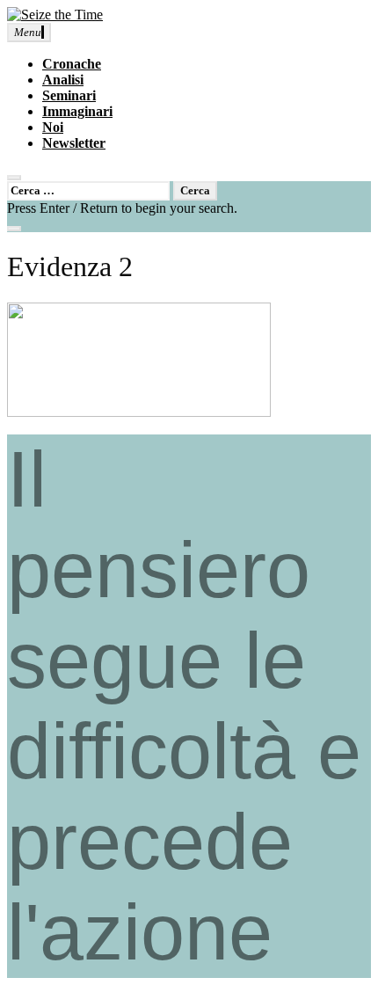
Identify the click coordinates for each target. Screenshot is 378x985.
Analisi (63, 79)
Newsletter (73, 142)
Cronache (71, 63)
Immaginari (77, 111)
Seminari (69, 95)
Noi (52, 127)
